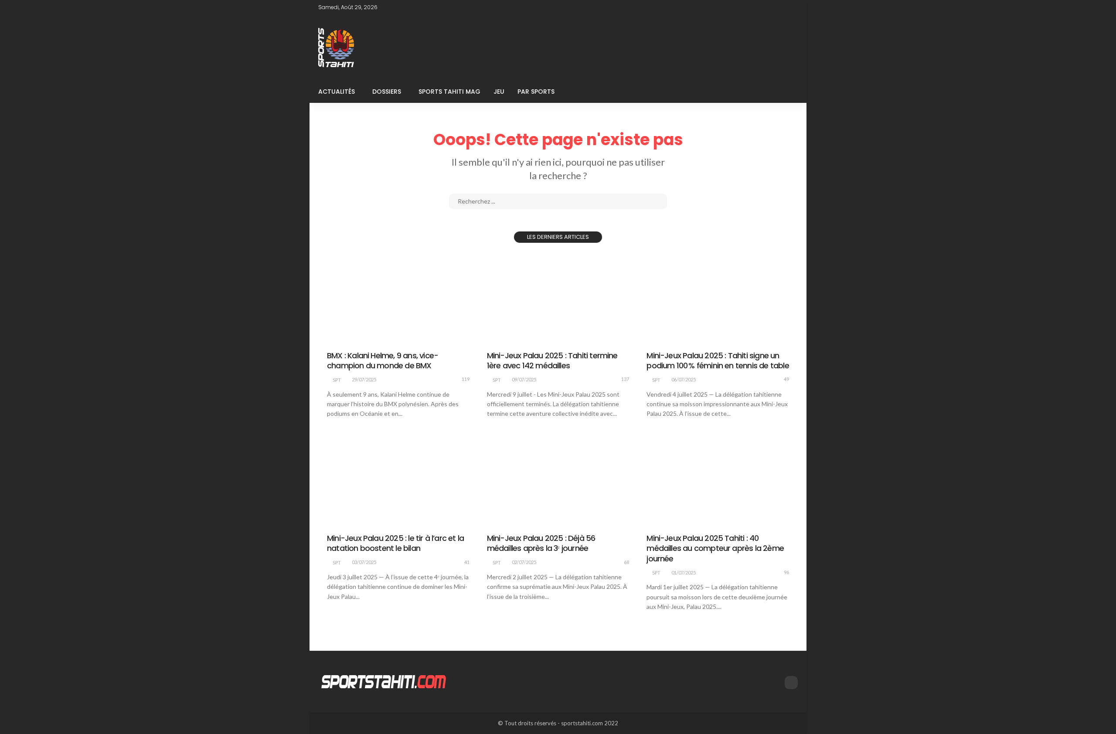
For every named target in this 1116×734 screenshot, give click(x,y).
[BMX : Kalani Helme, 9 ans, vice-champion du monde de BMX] (398, 298)
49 (786, 379)
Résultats (571, 338)
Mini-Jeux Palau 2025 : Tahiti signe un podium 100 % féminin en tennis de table (717, 360)
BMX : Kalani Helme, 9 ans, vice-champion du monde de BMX (382, 360)
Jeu (498, 91)
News (434, 338)
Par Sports (536, 91)
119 (466, 379)
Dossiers (386, 91)
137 (625, 379)
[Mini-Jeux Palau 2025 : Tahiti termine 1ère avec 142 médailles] (558, 298)
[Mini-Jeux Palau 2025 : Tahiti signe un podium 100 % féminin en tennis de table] (717, 298)
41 (467, 562)
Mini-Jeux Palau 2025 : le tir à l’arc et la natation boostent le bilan (395, 543)
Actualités (336, 91)
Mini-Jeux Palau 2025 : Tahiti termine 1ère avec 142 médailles (552, 360)
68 (626, 562)
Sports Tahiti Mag (449, 91)
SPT (337, 380)
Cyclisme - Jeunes (396, 338)
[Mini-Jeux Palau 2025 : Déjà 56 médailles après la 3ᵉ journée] (558, 480)
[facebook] (792, 7)
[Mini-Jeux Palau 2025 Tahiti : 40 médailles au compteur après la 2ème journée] (717, 480)
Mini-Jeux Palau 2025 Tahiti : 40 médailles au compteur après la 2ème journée (715, 548)
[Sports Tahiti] (383, 681)
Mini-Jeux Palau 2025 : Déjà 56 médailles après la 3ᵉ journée (541, 543)
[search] (786, 91)
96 (786, 572)
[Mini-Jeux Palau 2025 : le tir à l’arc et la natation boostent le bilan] (398, 480)
